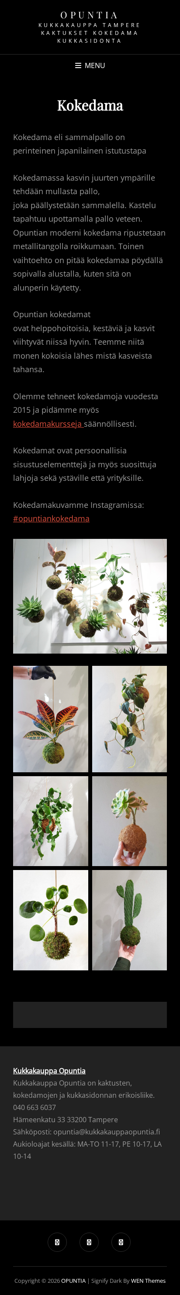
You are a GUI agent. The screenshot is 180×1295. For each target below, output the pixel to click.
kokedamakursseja (48, 423)
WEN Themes (148, 1281)
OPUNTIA (90, 14)
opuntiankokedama (54, 518)
